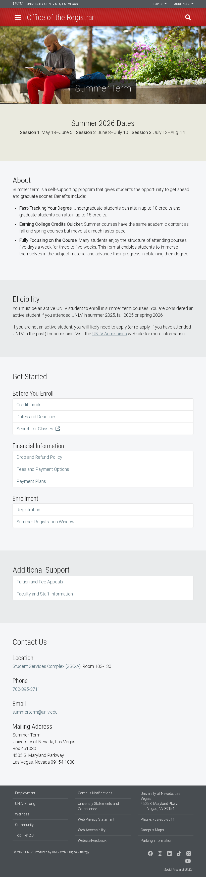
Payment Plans (31, 481)
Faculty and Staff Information (45, 593)
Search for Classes (35, 428)
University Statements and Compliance (98, 806)
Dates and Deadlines (37, 416)
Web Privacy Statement (96, 819)
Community (24, 825)
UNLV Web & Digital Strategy (70, 852)
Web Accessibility (92, 830)
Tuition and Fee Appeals (40, 581)
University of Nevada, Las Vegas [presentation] (52, 4)
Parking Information (156, 841)
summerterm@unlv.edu (35, 712)
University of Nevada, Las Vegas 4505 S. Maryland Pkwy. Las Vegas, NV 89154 (160, 801)
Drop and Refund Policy (39, 457)
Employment (25, 793)
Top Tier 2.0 (24, 835)
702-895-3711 (26, 689)
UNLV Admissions (109, 333)
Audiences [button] (182, 4)
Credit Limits (29, 404)
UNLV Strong (25, 804)
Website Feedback (92, 841)
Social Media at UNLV (178, 869)
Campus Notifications (95, 793)
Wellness (22, 814)
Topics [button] (158, 4)
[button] (18, 17)
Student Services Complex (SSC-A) (47, 666)
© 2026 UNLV (23, 852)
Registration (28, 509)
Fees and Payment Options (43, 469)
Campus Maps (152, 830)
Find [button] (188, 17)
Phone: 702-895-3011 (158, 819)
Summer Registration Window (46, 521)
